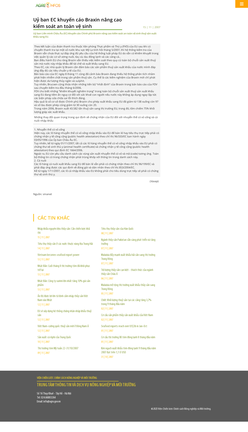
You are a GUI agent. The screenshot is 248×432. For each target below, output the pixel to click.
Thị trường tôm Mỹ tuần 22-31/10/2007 (58, 348)
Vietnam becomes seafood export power (58, 255)
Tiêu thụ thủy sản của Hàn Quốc (117, 229)
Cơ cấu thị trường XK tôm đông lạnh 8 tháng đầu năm (128, 337)
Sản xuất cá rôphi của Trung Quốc (54, 337)
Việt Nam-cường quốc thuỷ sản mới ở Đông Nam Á (63, 326)
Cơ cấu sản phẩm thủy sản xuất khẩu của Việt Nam (127, 315)
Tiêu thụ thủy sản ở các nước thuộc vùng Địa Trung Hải (65, 244)
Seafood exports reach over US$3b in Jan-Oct (124, 326)
